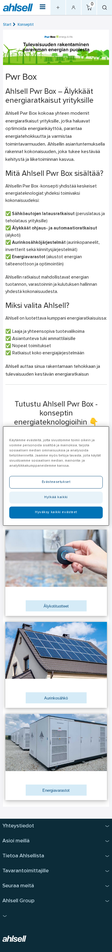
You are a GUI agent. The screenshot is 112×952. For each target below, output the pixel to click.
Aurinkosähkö (56, 698)
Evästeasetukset (56, 481)
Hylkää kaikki (55, 497)
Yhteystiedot (18, 826)
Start (7, 24)
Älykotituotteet (56, 606)
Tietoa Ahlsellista (23, 856)
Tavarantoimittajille (25, 871)
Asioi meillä (16, 841)
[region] (56, 476)
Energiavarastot (56, 790)
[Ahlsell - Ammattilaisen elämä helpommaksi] (18, 8)
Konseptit (26, 24)
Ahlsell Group (18, 901)
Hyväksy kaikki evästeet (56, 512)
